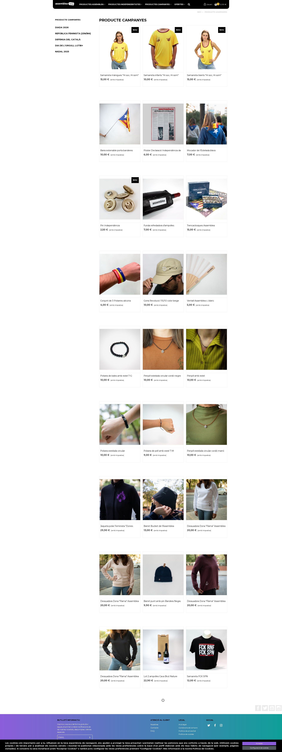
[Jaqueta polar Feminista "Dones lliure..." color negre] (119, 499)
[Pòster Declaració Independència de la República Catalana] (163, 124)
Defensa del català (67, 39)
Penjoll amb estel (196, 375)
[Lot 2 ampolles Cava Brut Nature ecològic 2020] (163, 650)
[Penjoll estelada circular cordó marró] (206, 424)
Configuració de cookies (259, 748)
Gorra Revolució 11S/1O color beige (161, 300)
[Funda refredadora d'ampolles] (163, 199)
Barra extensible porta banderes (116, 150)
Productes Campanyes (157, 4)
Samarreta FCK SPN (197, 676)
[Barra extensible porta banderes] (119, 124)
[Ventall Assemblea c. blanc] (206, 274)
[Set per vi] (163, 725)
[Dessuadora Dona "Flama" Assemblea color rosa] (119, 574)
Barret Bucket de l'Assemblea (159, 526)
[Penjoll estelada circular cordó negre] (163, 349)
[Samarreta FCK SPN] (206, 650)
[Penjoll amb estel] (206, 349)
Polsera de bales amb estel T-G (116, 375)
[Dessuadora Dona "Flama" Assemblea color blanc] (206, 499)
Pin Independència (110, 225)
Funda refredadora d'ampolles (159, 225)
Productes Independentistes (124, 4)
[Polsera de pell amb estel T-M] (163, 424)
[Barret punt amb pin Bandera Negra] (163, 574)
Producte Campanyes (67, 20)
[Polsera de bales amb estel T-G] (119, 349)
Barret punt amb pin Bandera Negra (162, 601)
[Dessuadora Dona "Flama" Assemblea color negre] (119, 650)
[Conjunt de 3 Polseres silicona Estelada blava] (119, 274)
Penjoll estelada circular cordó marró (205, 451)
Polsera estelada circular (112, 451)
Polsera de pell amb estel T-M (159, 451)
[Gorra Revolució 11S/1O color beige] (163, 274)
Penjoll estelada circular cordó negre (162, 375)
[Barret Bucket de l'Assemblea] (163, 499)
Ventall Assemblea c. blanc (200, 300)
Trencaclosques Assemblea (201, 225)
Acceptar (259, 743)
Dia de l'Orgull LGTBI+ (69, 45)
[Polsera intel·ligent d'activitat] (119, 725)
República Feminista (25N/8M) (73, 33)
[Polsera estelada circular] (119, 424)
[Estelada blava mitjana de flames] (206, 725)
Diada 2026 (62, 27)
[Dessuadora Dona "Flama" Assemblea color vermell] (206, 574)
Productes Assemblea (91, 4)
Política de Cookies (203, 748)
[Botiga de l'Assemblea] (64, 4)
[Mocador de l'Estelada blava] (206, 124)
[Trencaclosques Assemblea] (206, 199)
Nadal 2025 (62, 51)
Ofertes (178, 4)
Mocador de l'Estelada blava (201, 150)
